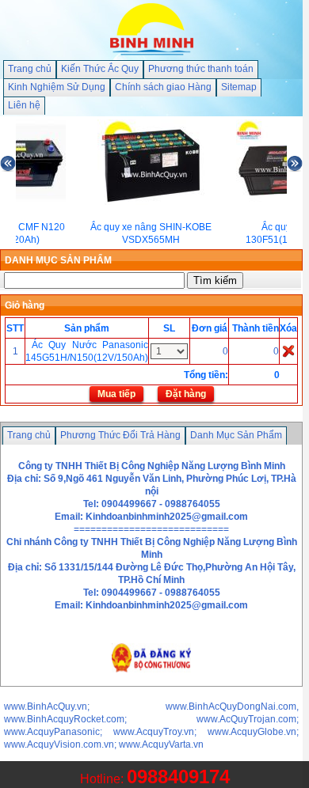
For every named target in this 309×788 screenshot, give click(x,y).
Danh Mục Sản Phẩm (236, 435)
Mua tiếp (116, 394)
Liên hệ (24, 105)
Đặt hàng (186, 394)
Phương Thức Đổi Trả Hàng (120, 435)
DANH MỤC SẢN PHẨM (58, 260)
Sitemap (239, 87)
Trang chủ (30, 68)
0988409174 (178, 776)
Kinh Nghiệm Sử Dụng (56, 87)
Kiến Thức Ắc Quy (100, 68)
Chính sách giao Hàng (163, 87)
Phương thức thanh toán (201, 68)
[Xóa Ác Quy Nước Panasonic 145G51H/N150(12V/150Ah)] (288, 350)
